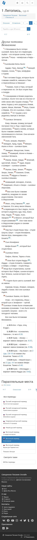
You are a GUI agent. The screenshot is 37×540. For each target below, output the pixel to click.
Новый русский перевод (13, 427)
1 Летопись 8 (9, 17)
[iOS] (3, 528)
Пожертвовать (29, 537)
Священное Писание (10, 15)
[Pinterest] (32, 520)
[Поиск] (27, 3)
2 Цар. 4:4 (10, 362)
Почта (6, 511)
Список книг (17, 389)
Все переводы (10, 462)
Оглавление (16, 23)
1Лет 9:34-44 (6, 385)
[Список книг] (17, 3)
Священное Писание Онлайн (14, 535)
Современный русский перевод (15, 422)
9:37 (30, 340)
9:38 (30, 347)
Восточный (22, 15)
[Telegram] (21, 520)
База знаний (7, 509)
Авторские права (9, 501)
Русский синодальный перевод (15, 402)
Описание (6, 23)
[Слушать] (22, 3)
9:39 (21, 356)
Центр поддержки (9, 507)
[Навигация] (32, 3)
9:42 (28, 371)
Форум (6, 513)
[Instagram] (17, 520)
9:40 (21, 365)
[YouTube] (12, 520)
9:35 (21, 334)
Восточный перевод (11, 433)
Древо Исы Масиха (10, 491)
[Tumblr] (28, 520)
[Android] (7, 528)
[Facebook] (8, 520)
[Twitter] (25, 520)
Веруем (6, 497)
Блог (5, 489)
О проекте (7, 499)
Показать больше (9, 451)
